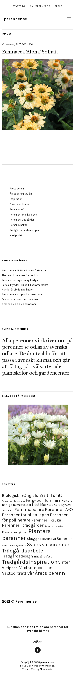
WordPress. (48, 665)
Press (58, 6)
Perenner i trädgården (22, 219)
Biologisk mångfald (20, 495)
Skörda (45, 539)
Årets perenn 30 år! (21, 193)
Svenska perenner (48, 544)
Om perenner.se (40, 6)
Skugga (33, 539)
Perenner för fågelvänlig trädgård (21, 280)
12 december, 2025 (11, 44)
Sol (53, 539)
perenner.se (15, 19)
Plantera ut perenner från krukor (20, 275)
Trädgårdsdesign (17, 556)
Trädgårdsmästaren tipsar (25, 230)
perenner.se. (47, 662)
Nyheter (66, 505)
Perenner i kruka (46, 520)
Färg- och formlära (43, 500)
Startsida (19, 6)
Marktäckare (50, 505)
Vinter (64, 562)
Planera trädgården (15, 532)
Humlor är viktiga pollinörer (17, 289)
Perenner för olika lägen (23, 214)
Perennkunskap (19, 224)
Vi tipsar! (10, 568)
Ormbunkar (7, 510)
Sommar (64, 538)
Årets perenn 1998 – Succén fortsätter (24, 270)
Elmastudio (46, 669)
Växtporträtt (17, 235)
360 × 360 (27, 44)
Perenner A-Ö (17, 209)
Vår (30, 573)
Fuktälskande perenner (13, 501)
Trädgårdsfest (43, 556)
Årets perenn (17, 188)
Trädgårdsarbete (22, 551)
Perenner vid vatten (54, 526)
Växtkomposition (35, 567)
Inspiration (16, 198)
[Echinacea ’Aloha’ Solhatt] (37, 129)
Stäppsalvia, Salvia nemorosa (19, 304)
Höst (35, 505)
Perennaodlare (29, 509)
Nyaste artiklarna (19, 204)
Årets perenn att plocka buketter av (22, 294)
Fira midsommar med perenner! (20, 299)
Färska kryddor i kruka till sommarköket (25, 284)
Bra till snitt (50, 495)
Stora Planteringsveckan (14, 545)
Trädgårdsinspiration (29, 561)
